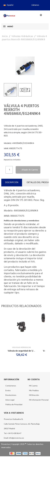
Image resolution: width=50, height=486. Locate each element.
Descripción (11, 182)
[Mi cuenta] (31, 17)
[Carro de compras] (39, 16)
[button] (34, 5)
